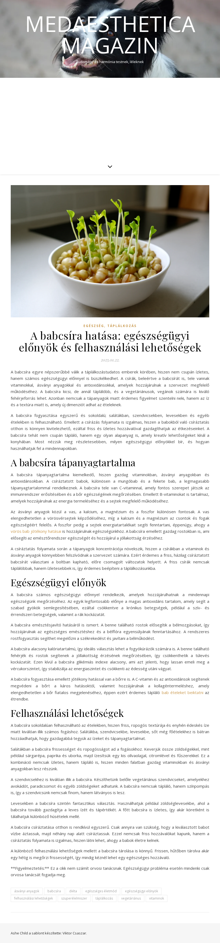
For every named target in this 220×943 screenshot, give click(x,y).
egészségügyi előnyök (141, 891)
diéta (73, 891)
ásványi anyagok (26, 891)
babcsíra (54, 891)
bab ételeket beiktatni (182, 692)
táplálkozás (104, 898)
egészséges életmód (101, 891)
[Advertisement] (110, 118)
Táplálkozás (122, 326)
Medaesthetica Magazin (110, 34)
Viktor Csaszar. (75, 933)
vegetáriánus (131, 898)
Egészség (93, 326)
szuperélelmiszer (74, 898)
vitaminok (156, 898)
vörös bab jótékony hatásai (36, 531)
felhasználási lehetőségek (33, 898)
